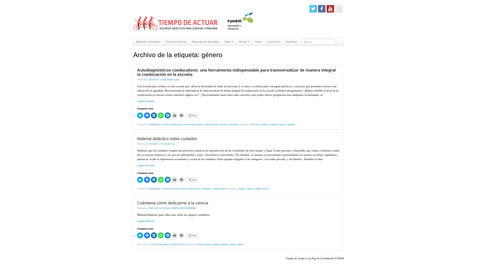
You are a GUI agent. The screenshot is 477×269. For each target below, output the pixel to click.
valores (240, 244)
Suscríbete (291, 41)
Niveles (243, 41)
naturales (224, 244)
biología (200, 244)
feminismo (274, 124)
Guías (228, 41)
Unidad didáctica (220, 188)
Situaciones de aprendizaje (205, 41)
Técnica (182, 244)
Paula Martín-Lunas (171, 79)
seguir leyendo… (147, 101)
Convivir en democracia (171, 124)
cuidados (264, 124)
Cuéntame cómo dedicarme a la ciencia (172, 203)
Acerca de (273, 41)
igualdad (291, 124)
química (232, 244)
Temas (258, 41)
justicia (266, 188)
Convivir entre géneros (193, 124)
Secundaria (233, 124)
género (283, 124)
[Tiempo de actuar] (193, 18)
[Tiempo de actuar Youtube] (330, 9)
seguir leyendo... (146, 221)
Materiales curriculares (148, 41)
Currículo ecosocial (176, 41)
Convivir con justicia (170, 188)
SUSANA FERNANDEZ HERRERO (179, 207)
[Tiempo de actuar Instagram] (339, 9)
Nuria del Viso (168, 143)
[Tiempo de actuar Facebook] (322, 9)
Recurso (224, 124)
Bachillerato (155, 124)
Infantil (207, 124)
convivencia (254, 124)
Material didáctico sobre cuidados (167, 138)
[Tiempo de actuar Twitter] (313, 9)
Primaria (215, 124)
